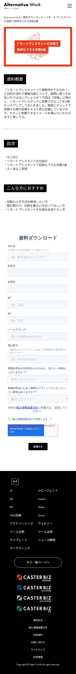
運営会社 (38, 620)
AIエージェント (48, 491)
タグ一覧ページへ (38, 562)
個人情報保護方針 (38, 627)
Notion (42, 499)
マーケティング (20, 548)
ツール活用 (45, 532)
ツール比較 (17, 532)
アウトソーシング (21, 523)
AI (11, 491)
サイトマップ (38, 649)
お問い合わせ (38, 642)
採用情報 (38, 657)
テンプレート (18, 540)
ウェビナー (45, 523)
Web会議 (15, 515)
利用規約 (38, 635)
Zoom (41, 515)
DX (11, 499)
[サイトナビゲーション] (69, 6)
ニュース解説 (46, 540)
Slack (41, 507)
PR (11, 507)
